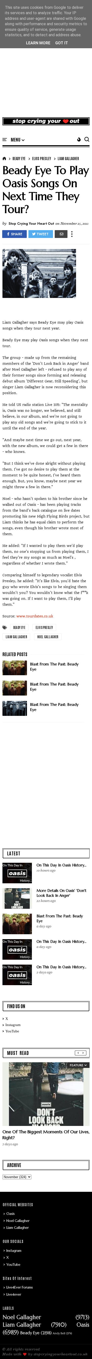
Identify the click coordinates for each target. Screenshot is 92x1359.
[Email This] (61, 234)
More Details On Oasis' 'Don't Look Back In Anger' (61, 893)
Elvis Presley (41, 158)
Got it (61, 43)
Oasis (10, 1213)
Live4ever (13, 1294)
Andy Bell (59, 1333)
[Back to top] (80, 1347)
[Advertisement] (46, 64)
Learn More (38, 43)
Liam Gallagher (68, 158)
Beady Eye (19, 158)
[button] (18, 139)
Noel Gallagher (47, 637)
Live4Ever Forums (19, 1287)
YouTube (12, 1031)
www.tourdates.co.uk (34, 616)
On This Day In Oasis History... (61, 865)
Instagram (13, 1025)
